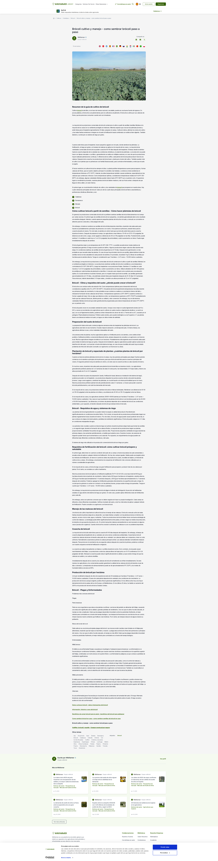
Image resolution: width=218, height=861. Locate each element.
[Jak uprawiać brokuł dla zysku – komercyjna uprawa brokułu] (144, 46)
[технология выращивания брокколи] (124, 46)
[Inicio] (53, 18)
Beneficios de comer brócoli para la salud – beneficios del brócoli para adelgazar (98, 714)
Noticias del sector (89, 4)
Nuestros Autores (127, 836)
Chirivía (96, 738)
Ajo (75, 736)
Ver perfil (163, 759)
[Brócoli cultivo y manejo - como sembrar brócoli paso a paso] (110, 46)
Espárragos (85, 742)
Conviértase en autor (124, 4)
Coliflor (87, 740)
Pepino (98, 744)
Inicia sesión (149, 4)
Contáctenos (142, 840)
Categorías (78, 4)
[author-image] (54, 759)
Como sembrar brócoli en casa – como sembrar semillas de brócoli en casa (96, 718)
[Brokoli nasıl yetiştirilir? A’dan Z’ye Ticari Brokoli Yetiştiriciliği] (103, 46)
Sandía (98, 746)
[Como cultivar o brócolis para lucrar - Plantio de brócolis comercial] (117, 46)
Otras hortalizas (83, 744)
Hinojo (93, 742)
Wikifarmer (81, 37)
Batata (93, 736)
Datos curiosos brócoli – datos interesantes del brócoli (90, 705)
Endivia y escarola (97, 740)
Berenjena (100, 736)
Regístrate (161, 4)
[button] (138, 4)
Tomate (105, 746)
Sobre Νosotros (142, 836)
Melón (106, 742)
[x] (144, 39)
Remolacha (83, 746)
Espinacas (77, 742)
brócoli (79, 110)
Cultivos (59, 18)
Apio (87, 736)
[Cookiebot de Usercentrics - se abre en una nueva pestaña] (49, 857)
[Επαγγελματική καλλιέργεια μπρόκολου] (107, 46)
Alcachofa (81, 736)
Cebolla (90, 738)
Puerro (76, 746)
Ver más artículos (59, 822)
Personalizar (164, 852)
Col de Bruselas (78, 740)
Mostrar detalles (66, 857)
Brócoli (73, 18)
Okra (75, 744)
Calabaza (83, 738)
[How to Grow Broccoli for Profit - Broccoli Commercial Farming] (100, 46)
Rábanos (91, 746)
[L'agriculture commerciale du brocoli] (113, 46)
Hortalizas (66, 18)
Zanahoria (82, 748)
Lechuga (99, 742)
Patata (92, 744)
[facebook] (140, 39)
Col (102, 738)
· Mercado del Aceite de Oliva (67, 787)
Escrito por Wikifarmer (66, 758)
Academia (153, 840)
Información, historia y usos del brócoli (85, 709)
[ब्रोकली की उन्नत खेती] (127, 46)
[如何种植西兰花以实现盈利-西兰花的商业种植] (137, 46)
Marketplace (154, 836)
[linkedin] (136, 39)
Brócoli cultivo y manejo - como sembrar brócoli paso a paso (94, 18)
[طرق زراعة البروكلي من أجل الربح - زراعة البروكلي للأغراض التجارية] (141, 46)
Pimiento (105, 744)
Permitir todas (165, 847)
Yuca (75, 748)
